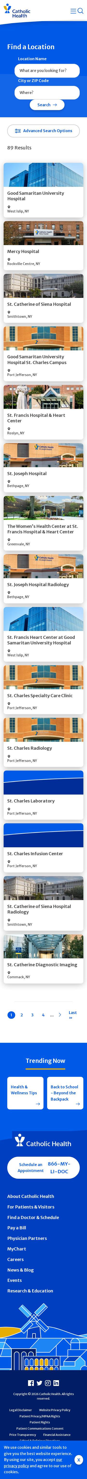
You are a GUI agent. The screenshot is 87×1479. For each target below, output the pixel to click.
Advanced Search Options (47, 130)
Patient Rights (40, 1422)
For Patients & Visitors (30, 1207)
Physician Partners (27, 1238)
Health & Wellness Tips (24, 1090)
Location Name (32, 58)
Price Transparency (22, 1435)
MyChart (16, 1249)
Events (14, 1280)
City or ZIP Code (33, 80)
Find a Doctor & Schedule (33, 1217)
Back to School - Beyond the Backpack (64, 1093)
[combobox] (47, 71)
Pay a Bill (16, 1228)
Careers (15, 1259)
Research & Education (30, 1291)
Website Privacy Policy (54, 1410)
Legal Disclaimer (20, 1410)
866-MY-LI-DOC (59, 1167)
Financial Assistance (57, 1435)
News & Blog (20, 1270)
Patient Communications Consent (40, 1428)
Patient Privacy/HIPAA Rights (40, 1416)
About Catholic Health (30, 1196)
